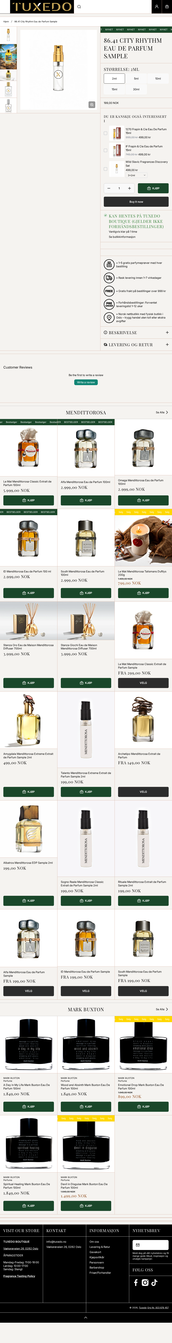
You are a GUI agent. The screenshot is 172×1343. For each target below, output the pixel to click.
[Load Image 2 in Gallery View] (8, 56)
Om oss (94, 1241)
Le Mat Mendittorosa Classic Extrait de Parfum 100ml (27, 483)
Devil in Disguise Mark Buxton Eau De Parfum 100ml (84, 1185)
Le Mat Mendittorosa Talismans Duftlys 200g (142, 573)
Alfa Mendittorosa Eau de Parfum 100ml (85, 482)
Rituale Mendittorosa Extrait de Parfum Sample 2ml (142, 883)
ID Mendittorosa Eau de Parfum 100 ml (27, 571)
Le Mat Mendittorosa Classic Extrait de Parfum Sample (142, 665)
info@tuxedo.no (56, 1241)
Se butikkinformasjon (122, 236)
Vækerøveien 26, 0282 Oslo (20, 1248)
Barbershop (97, 1267)
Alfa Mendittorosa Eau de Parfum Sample (24, 973)
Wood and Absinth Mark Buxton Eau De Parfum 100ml (85, 1086)
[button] (167, 6)
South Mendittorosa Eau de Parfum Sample (140, 973)
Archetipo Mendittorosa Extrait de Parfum (139, 755)
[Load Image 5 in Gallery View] (8, 106)
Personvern (97, 1262)
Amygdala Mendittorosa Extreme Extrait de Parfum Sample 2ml (28, 755)
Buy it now (136, 201)
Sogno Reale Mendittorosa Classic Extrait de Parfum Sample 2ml (82, 883)
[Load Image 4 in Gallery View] (8, 89)
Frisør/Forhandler (100, 1272)
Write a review (86, 382)
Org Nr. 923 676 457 (158, 1307)
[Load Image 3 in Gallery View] (8, 75)
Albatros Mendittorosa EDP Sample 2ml (28, 862)
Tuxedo (143, 1307)
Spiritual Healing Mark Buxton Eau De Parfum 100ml (26, 1185)
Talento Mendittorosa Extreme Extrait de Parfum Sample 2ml (86, 774)
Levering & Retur (100, 1247)
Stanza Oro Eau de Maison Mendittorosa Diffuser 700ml (28, 646)
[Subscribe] (164, 1245)
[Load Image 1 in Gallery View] (8, 35)
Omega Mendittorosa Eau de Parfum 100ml (140, 482)
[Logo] (42, 6)
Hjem (6, 21)
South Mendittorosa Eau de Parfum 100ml (82, 573)
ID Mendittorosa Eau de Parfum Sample (85, 971)
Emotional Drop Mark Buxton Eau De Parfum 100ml (141, 1086)
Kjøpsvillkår (97, 1257)
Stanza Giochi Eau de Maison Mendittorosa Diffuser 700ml (79, 646)
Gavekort (95, 1252)
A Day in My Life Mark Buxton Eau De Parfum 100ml (26, 1086)
